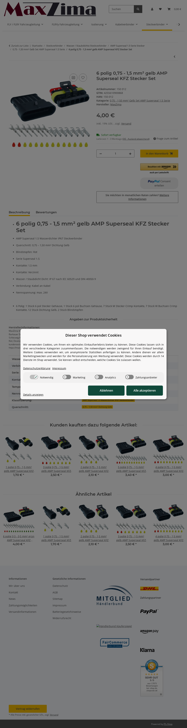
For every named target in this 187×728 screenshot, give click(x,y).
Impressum (59, 368)
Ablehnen (106, 390)
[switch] (34, 377)
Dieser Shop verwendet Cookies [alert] (93, 335)
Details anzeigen (33, 394)
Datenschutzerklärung (36, 368)
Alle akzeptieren (144, 390)
